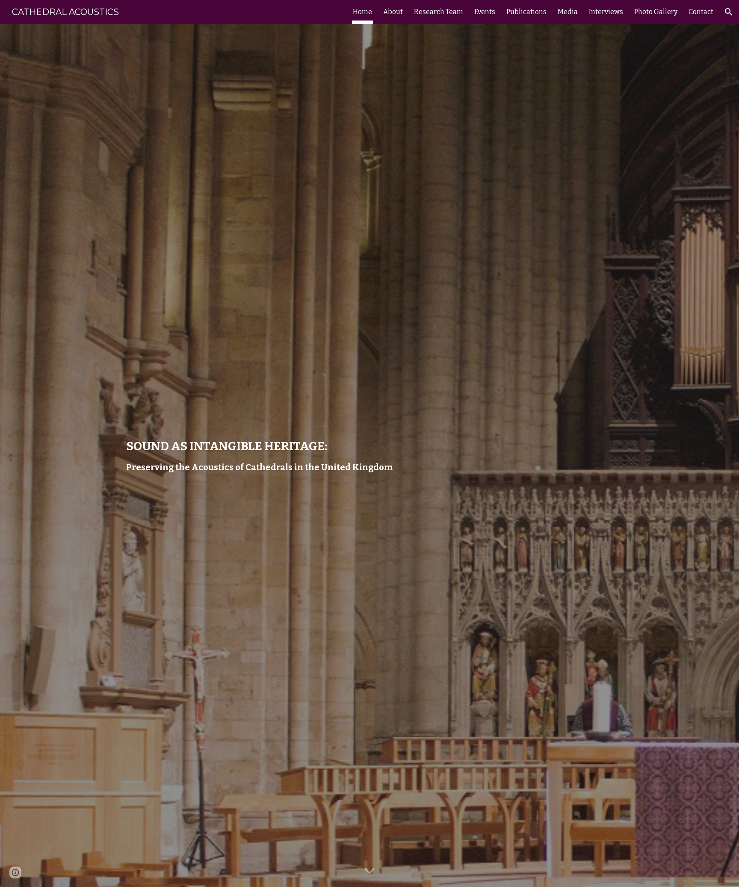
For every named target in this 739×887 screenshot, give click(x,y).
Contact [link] (701, 12)
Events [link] (484, 12)
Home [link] (362, 12)
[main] (264, 455)
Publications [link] (526, 12)
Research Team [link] (438, 12)
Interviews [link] (606, 12)
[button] (728, 12)
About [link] (393, 12)
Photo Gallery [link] (655, 12)
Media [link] (568, 12)
